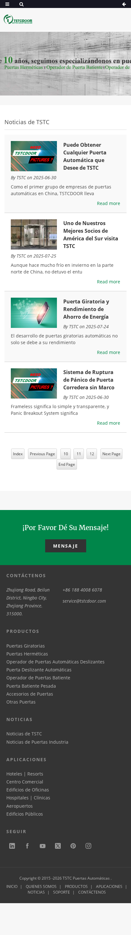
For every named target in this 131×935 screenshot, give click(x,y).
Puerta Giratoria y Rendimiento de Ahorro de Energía (86, 309)
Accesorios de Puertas (29, 694)
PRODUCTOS (76, 886)
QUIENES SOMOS (41, 886)
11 (79, 454)
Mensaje (65, 546)
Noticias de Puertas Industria (37, 742)
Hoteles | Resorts (24, 774)
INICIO (11, 886)
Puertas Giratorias (25, 646)
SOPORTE (61, 892)
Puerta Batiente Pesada (31, 686)
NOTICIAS (36, 892)
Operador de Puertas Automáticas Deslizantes (55, 662)
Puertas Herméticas (27, 654)
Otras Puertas (21, 702)
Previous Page (42, 454)
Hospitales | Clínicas (28, 798)
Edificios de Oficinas (27, 790)
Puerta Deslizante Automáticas (39, 670)
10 (66, 454)
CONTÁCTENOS (92, 892)
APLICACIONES (109, 886)
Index (18, 454)
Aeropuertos (19, 806)
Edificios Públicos (24, 814)
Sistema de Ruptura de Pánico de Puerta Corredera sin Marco (88, 380)
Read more (108, 203)
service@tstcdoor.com (84, 601)
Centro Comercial (24, 782)
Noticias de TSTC (24, 734)
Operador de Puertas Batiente (38, 678)
